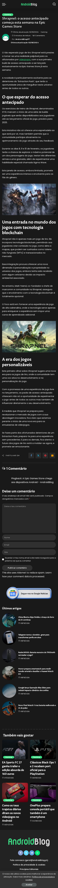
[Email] (52, 455)
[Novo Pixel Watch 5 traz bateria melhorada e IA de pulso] (9, 708)
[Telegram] (31, 852)
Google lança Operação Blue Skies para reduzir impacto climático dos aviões (34, 689)
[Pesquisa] (54, 4)
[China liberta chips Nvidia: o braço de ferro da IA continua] (9, 620)
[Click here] (29, 593)
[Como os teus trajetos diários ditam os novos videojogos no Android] (15, 792)
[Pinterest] (45, 455)
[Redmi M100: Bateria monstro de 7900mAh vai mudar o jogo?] (9, 655)
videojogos (25, 59)
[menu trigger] (4, 4)
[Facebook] (31, 455)
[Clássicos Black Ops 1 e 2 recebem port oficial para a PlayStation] (43, 749)
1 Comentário (39, 36)
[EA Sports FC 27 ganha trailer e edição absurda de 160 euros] (15, 749)
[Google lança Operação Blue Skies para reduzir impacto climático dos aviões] (9, 691)
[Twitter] (38, 455)
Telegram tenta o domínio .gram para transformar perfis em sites (33, 636)
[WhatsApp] (37, 852)
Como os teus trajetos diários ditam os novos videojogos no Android (11, 813)
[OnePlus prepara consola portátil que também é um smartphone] (43, 792)
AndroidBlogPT (22, 39)
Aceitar (29, 885)
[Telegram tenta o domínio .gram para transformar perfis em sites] (9, 638)
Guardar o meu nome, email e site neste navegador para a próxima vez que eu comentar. (30, 559)
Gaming (7, 15)
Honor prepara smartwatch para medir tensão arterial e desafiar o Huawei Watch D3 (35, 671)
